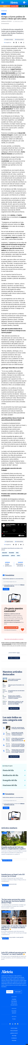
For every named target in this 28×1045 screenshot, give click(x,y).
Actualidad (14, 999)
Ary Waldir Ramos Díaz (18, 21)
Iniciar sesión (18, 991)
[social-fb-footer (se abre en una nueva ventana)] (12, 1024)
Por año (14, 1019)
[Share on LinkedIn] (16, 42)
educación (4, 552)
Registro (5, 6)
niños (17, 552)
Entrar (18, 652)
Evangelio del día (10, 780)
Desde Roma (4, 10)
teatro (18, 555)
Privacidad (14, 1040)
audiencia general (6, 911)
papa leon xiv (5, 885)
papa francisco (5, 555)
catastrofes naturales (7, 860)
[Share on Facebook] (13, 42)
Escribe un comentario (14, 658)
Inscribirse (6, 589)
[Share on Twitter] (18, 42)
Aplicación (14, 1013)
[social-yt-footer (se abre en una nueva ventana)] (10, 1024)
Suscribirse (9, 991)
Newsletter (14, 1011)
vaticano (4, 833)
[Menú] (5, 2)
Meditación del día (10, 775)
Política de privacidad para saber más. (14, 585)
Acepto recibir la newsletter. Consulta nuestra (14, 585)
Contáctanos (14, 1038)
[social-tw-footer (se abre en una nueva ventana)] (15, 1024)
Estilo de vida (14, 1003)
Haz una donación (14, 1030)
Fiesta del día (8, 770)
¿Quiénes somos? (14, 1033)
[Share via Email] (21, 42)
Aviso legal (14, 1035)
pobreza (13, 555)
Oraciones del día (10, 785)
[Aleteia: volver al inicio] (14, 2)
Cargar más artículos (14, 708)
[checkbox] (3, 803)
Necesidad (11, 552)
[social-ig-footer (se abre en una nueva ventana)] (17, 1024)
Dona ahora (13, 6)
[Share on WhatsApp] (23, 42)
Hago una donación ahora (10, 627)
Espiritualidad (14, 1001)
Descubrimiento (14, 1005)
